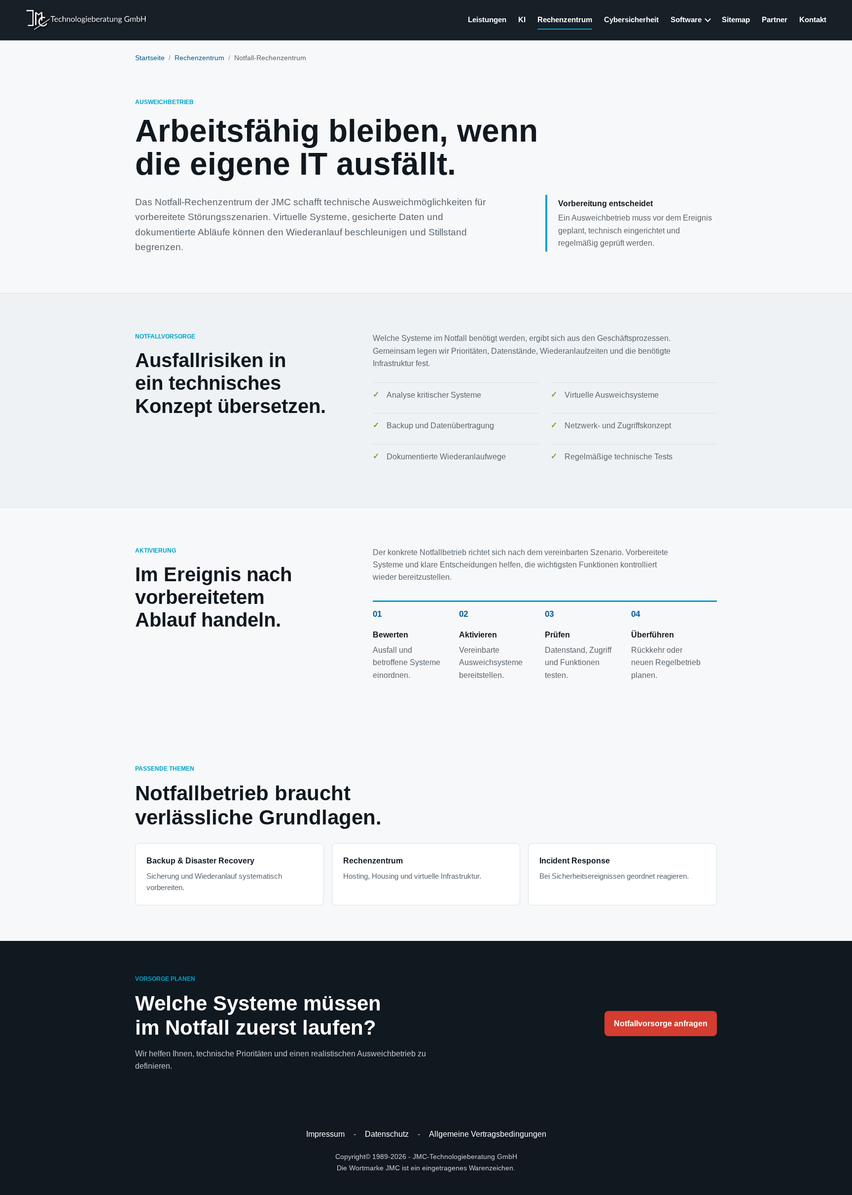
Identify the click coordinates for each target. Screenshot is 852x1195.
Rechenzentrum (564, 19)
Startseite (150, 58)
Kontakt (812, 19)
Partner (774, 19)
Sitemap (736, 19)
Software (686, 19)
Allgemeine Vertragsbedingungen (487, 1134)
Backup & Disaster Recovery (214, 874)
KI (522, 19)
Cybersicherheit (631, 19)
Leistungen (487, 19)
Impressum (325, 1134)
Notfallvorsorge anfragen (661, 1023)
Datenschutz (387, 1134)
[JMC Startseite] (87, 20)
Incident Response (614, 868)
